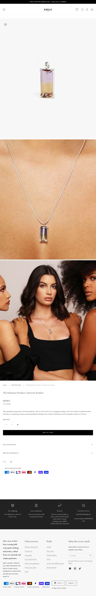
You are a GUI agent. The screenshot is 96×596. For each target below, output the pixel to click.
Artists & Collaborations (55, 563)
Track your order (30, 567)
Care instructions (31, 559)
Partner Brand (51, 567)
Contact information (33, 587)
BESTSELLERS (16, 385)
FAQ (26, 572)
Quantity (6, 419)
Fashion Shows (52, 555)
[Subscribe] (90, 555)
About (49, 547)
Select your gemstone (32, 563)
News (48, 559)
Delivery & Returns (31, 547)
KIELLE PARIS (61, 588)
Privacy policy (7, 587)
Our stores (50, 551)
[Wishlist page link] (77, 9)
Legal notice (46, 587)
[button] (4, 9)
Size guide (28, 555)
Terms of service (19, 587)
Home (5, 385)
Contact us (28, 551)
